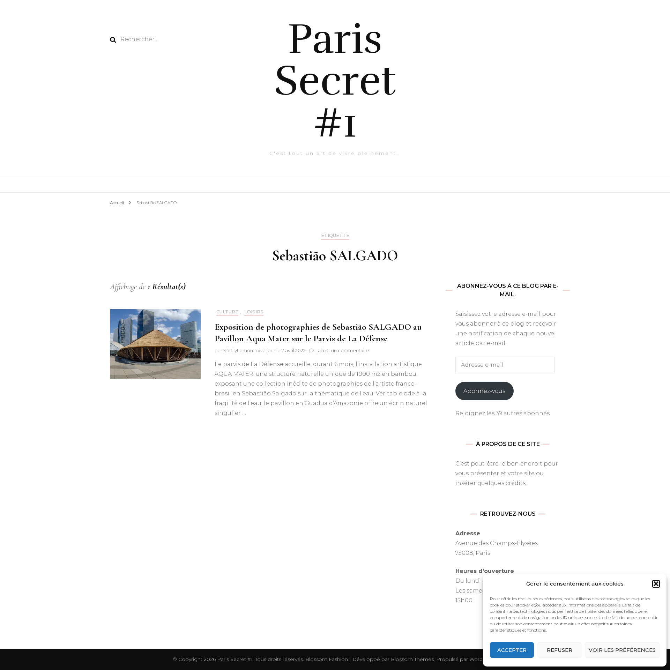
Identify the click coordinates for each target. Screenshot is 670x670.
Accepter (512, 650)
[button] (656, 583)
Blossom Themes (411, 659)
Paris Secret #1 (335, 81)
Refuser (559, 650)
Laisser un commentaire (342, 350)
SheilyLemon (238, 350)
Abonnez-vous (484, 391)
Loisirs (253, 311)
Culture (227, 311)
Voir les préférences (622, 650)
